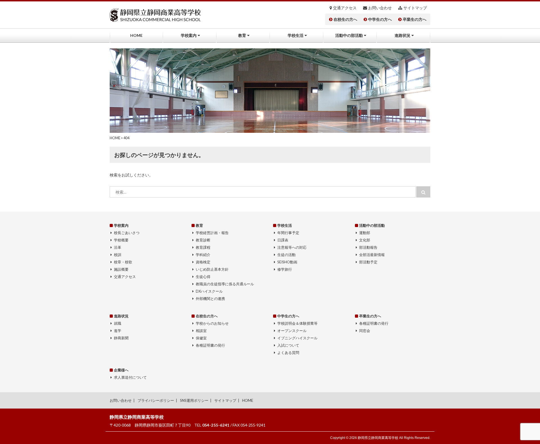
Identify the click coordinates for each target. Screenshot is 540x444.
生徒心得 (203, 276)
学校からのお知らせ (212, 323)
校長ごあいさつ (127, 232)
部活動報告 (368, 247)
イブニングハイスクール (297, 338)
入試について (288, 345)
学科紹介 (203, 254)
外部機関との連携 (210, 298)
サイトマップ (415, 8)
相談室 (201, 330)
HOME (136, 35)
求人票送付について (130, 377)
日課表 (282, 240)
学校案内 (189, 35)
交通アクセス (345, 8)
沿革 (117, 247)
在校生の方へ (345, 19)
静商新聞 (121, 338)
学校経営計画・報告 (212, 232)
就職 (117, 323)
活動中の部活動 (349, 35)
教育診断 (203, 240)
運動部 (364, 232)
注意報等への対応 (292, 247)
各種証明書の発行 (210, 345)
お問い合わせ (380, 8)
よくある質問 (288, 352)
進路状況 (402, 35)
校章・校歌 (123, 262)
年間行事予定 (288, 232)
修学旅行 (284, 269)
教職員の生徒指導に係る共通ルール (225, 284)
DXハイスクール (209, 291)
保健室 (201, 338)
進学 (117, 330)
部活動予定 (368, 262)
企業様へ (121, 370)
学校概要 (121, 240)
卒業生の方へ (414, 19)
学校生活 (295, 35)
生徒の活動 (286, 254)
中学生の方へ (380, 19)
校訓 (117, 254)
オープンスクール (292, 330)
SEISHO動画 (287, 262)
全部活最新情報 (372, 254)
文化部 (364, 240)
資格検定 (203, 262)
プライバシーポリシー (156, 400)
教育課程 (203, 247)
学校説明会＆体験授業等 (297, 323)
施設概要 (121, 269)
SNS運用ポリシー (194, 400)
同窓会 (364, 330)
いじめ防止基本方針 (212, 269)
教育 (242, 35)
